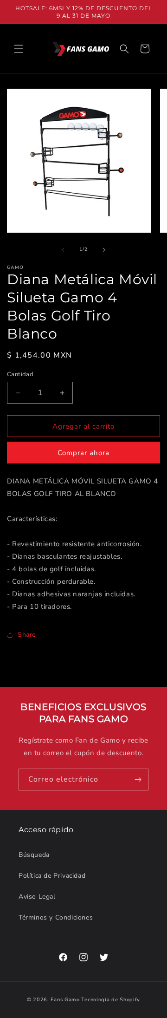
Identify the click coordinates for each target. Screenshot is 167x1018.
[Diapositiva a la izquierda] (63, 250)
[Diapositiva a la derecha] (104, 250)
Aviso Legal (37, 896)
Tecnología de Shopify (110, 999)
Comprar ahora (83, 452)
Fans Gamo (65, 999)
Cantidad (20, 374)
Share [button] (27, 634)
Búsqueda (34, 854)
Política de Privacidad (52, 875)
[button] (18, 49)
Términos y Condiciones (56, 917)
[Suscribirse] (138, 779)
